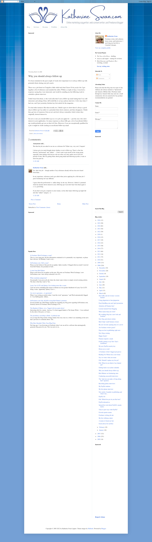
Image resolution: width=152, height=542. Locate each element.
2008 (99, 265)
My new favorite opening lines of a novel (111, 325)
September (102, 276)
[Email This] (54, 131)
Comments (101, 78)
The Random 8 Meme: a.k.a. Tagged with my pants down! (47, 308)
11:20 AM (36, 161)
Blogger (103, 528)
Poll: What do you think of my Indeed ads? (110, 364)
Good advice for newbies (106, 424)
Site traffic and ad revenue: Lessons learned (109, 296)
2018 (99, 237)
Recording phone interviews (107, 383)
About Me (63, 27)
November (102, 271)
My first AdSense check (106, 418)
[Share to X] (58, 131)
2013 (99, 251)
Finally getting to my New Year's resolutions (108, 342)
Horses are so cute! (104, 349)
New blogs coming (104, 333)
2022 (99, 232)
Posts (99, 75)
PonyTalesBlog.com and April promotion (111, 303)
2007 (99, 434)
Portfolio (54, 27)
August (101, 279)
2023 (99, 229)
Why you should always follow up (109, 370)
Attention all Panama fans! (106, 306)
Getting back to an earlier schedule (109, 368)
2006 (99, 436)
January (101, 430)
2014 (99, 248)
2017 (99, 240)
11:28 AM (36, 195)
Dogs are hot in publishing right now (109, 330)
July (100, 282)
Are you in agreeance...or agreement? (41, 293)
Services (36, 27)
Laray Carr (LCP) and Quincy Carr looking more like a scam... (48, 285)
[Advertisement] (58, 53)
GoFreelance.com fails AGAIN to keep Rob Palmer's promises (48, 301)
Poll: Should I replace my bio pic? (109, 360)
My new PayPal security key (107, 346)
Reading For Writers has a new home (109, 355)
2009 (99, 263)
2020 (99, 234)
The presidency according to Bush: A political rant (45, 316)
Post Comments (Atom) (43, 207)
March (101, 293)
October (101, 274)
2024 (99, 226)
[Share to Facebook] (60, 131)
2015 (99, 246)
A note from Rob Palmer (37, 270)
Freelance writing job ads (106, 415)
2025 (99, 223)
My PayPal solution (104, 386)
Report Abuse (100, 517)
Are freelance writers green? (107, 327)
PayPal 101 (102, 397)
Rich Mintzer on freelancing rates (108, 373)
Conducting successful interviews (108, 376)
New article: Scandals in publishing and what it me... (110, 393)
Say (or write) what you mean (107, 357)
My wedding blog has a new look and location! (110, 315)
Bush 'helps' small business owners (109, 322)
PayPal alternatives (104, 402)
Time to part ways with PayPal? (108, 410)
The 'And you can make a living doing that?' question (110, 380)
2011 (99, 257)
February (102, 427)
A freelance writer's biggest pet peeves (110, 352)
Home (59, 204)
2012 (99, 254)
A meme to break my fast (106, 421)
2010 (99, 260)
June (100, 285)
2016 (99, 243)
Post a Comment (36, 200)
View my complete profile (102, 48)
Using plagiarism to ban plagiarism (109, 300)
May (100, 288)
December (102, 268)
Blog (28, 27)
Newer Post (32, 204)
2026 (99, 220)
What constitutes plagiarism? (38, 278)
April (101, 290)
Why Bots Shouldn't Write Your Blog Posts (43, 323)
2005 (99, 439)
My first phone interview (106, 389)
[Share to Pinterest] (62, 131)
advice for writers (38, 133)
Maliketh (90, 528)
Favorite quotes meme (105, 412)
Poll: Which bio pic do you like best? (109, 399)
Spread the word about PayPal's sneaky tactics (110, 406)
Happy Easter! (103, 336)
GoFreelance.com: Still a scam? (39, 263)
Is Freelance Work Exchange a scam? (41, 255)
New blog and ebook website (107, 319)
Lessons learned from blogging (108, 309)
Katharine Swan (38, 168)
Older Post (85, 204)
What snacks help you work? (107, 312)
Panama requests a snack (106, 339)
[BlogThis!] (56, 131)
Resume (45, 27)
